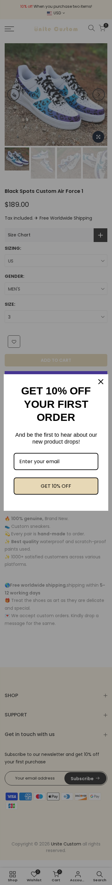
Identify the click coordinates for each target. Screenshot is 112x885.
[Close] (100, 381)
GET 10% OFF (56, 486)
